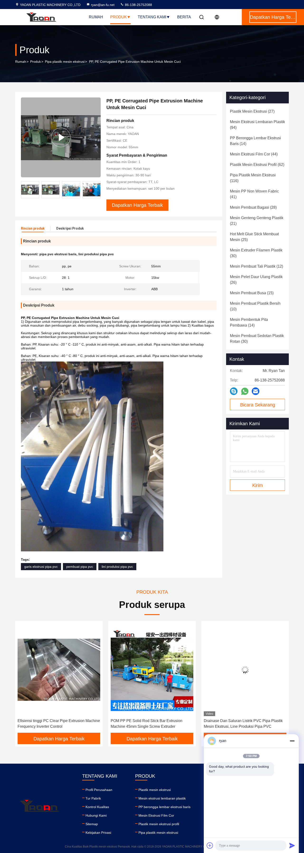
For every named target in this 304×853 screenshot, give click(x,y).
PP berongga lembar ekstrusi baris (164, 807)
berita (184, 17)
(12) (256, 266)
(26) (256, 279)
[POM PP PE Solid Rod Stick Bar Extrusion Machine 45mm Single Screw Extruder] (152, 669)
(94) (257, 125)
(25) (254, 237)
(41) (254, 194)
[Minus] (292, 741)
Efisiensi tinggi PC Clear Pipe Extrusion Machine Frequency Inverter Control (59, 723)
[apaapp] (245, 391)
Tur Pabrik (93, 798)
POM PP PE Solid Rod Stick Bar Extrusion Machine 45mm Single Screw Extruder (146, 723)
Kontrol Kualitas (97, 807)
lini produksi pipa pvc (117, 567)
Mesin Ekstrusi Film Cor (156, 815)
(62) (257, 165)
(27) (252, 111)
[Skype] (234, 391)
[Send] (292, 845)
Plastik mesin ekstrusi (154, 790)
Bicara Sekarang (257, 404)
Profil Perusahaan (99, 790)
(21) (256, 221)
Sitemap (92, 824)
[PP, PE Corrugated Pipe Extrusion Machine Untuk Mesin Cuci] (61, 137)
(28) (253, 207)
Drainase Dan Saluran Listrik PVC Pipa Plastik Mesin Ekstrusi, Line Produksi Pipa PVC (243, 723)
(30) (256, 253)
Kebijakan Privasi (98, 832)
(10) (255, 306)
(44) (254, 154)
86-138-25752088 (138, 5)
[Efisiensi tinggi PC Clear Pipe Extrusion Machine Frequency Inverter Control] (59, 669)
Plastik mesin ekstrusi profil (158, 824)
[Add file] (210, 845)
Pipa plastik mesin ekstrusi (65, 61)
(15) (252, 293)
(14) (255, 141)
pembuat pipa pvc (79, 567)
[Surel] (255, 391)
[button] (97, 189)
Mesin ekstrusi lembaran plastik (162, 798)
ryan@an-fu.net (102, 5)
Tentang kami (152, 17)
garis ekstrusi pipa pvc (41, 567)
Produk (118, 17)
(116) (253, 178)
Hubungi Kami (96, 815)
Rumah (96, 17)
